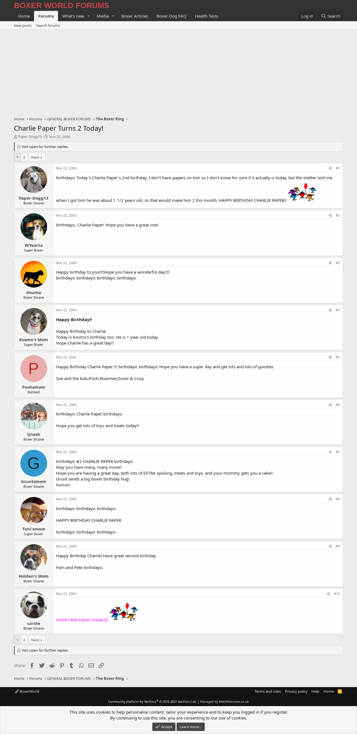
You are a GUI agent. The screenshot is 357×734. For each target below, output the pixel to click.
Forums (46, 16)
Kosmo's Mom (33, 339)
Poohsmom (33, 387)
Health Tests (206, 16)
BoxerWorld (29, 691)
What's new (73, 16)
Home (24, 16)
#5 (338, 357)
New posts (23, 25)
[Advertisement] (178, 72)
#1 (338, 168)
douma (33, 292)
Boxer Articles (134, 16)
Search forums (48, 25)
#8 (338, 499)
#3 (338, 262)
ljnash (33, 434)
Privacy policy (296, 691)
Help (315, 691)
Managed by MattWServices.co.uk (224, 701)
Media (103, 16)
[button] (89, 16)
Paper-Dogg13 (30, 136)
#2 (338, 215)
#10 (337, 593)
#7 (338, 452)
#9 (338, 546)
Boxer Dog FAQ (171, 16)
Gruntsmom (33, 481)
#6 (338, 404)
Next (35, 157)
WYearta (34, 245)
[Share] (330, 168)
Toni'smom (33, 529)
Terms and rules (268, 691)
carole (33, 623)
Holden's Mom (34, 576)
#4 (338, 310)
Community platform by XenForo (152, 701)
